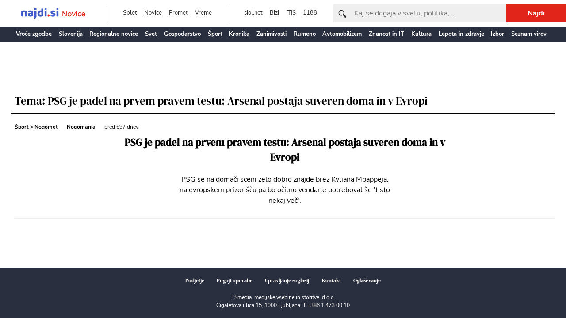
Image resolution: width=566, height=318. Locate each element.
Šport (215, 34)
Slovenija (71, 34)
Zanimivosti (271, 34)
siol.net (253, 13)
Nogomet (46, 126)
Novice (153, 13)
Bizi (274, 13)
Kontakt (331, 280)
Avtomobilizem (342, 34)
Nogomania (81, 126)
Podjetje (194, 280)
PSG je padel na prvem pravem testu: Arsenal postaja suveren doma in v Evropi (285, 150)
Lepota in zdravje (461, 34)
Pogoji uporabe (234, 280)
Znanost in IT (386, 34)
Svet (151, 34)
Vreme (203, 13)
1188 (310, 13)
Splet (130, 13)
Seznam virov (529, 34)
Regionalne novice (113, 34)
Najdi (536, 13)
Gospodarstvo (182, 34)
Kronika (239, 34)
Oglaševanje (367, 280)
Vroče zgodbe (34, 34)
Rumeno (305, 34)
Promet (178, 13)
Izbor (497, 34)
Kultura (421, 34)
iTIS (291, 13)
